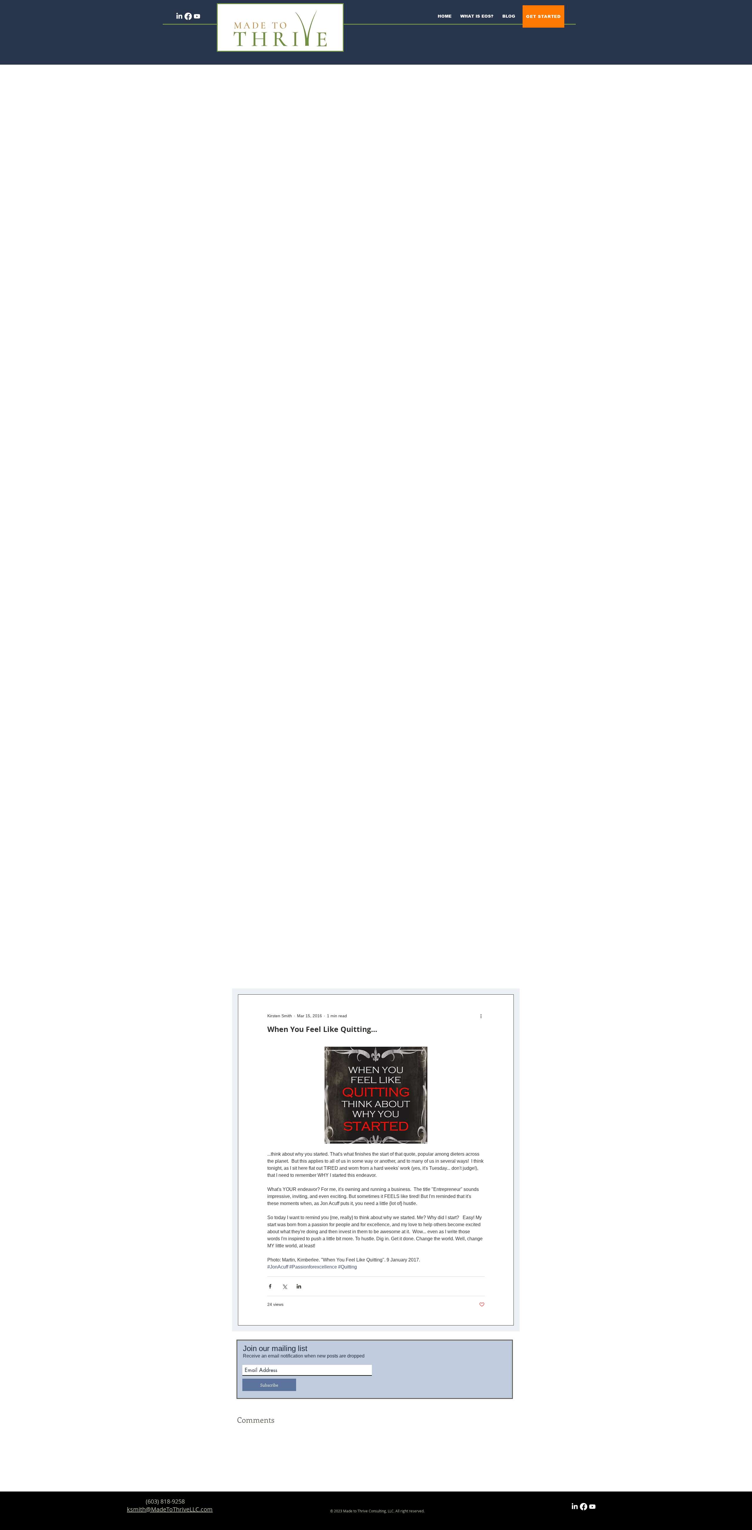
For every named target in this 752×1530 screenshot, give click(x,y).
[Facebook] (188, 16)
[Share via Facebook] (270, 1286)
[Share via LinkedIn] (299, 1286)
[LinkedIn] (179, 16)
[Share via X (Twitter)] (284, 1286)
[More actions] (481, 1015)
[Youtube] (197, 16)
